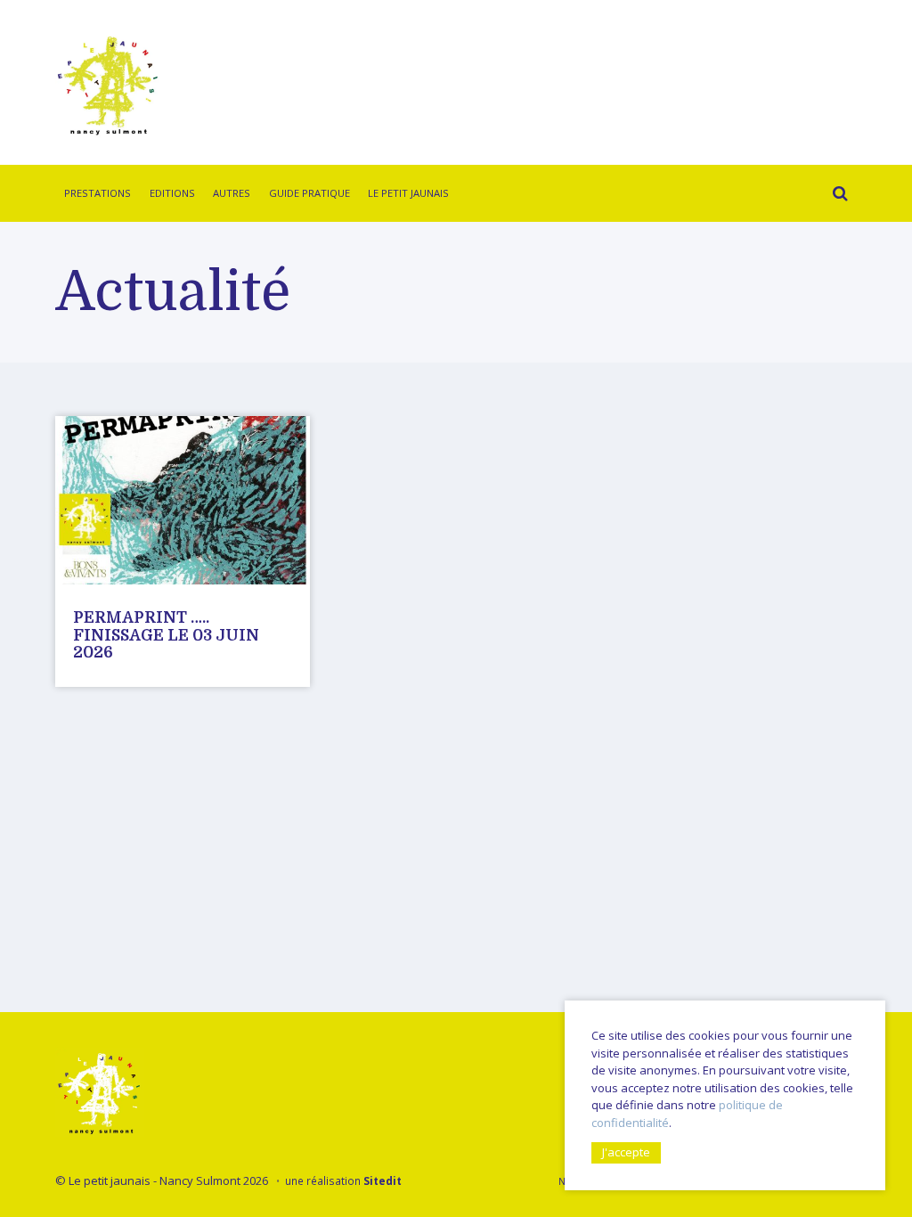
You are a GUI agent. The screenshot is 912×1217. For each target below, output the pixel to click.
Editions (172, 193)
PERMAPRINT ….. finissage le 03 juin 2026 (166, 634)
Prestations (97, 193)
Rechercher (835, 196)
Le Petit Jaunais (408, 193)
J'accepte (626, 1152)
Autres (231, 193)
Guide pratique (309, 193)
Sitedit (382, 1180)
